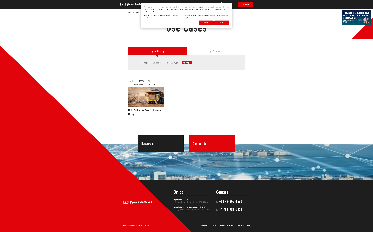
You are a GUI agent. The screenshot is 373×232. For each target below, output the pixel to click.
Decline (222, 22)
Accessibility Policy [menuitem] (243, 226)
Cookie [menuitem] (214, 226)
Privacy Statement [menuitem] (226, 226)
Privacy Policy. (151, 12)
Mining (132, 81)
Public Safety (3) (172, 62)
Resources (147, 144)
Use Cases (136, 12)
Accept (206, 22)
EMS (149, 81)
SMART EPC (151, 84)
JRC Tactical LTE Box (136, 84)
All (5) (146, 62)
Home (129, 12)
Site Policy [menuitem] (204, 226)
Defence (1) (157, 62)
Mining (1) (186, 62)
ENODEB (141, 81)
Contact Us (245, 4)
